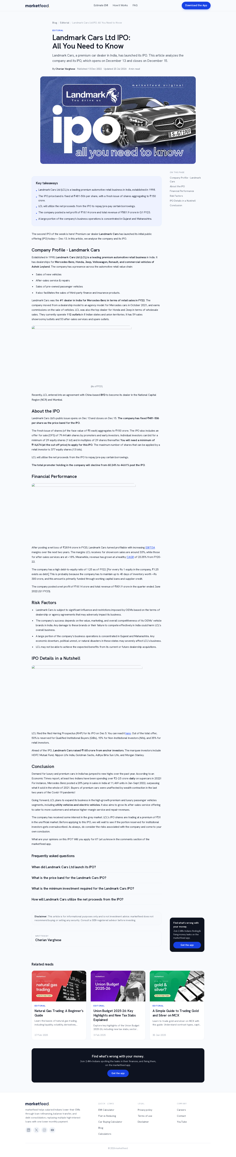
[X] (36, 1130)
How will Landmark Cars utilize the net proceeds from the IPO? (77, 899)
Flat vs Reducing (107, 1115)
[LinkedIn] (28, 1130)
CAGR (130, 557)
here (128, 733)
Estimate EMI (101, 5)
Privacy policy (145, 1109)
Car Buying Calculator (110, 1121)
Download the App (196, 5)
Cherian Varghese (65, 68)
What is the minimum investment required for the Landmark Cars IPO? (83, 888)
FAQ (135, 5)
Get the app (187, 944)
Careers (181, 1109)
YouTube (182, 1121)
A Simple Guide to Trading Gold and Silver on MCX (176, 1013)
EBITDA (150, 547)
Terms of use (145, 1115)
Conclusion (176, 205)
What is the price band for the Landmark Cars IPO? (69, 878)
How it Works (120, 5)
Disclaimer (143, 1121)
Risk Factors (176, 195)
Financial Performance (182, 191)
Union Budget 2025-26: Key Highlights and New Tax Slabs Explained (114, 1015)
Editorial (64, 22)
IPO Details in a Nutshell (183, 200)
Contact (181, 1115)
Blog (54, 22)
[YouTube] (52, 1130)
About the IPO (177, 186)
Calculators (104, 1133)
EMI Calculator (106, 1109)
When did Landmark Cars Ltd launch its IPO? (64, 867)
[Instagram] (44, 1130)
